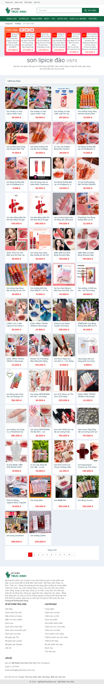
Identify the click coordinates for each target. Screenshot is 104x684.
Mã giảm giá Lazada (13, 641)
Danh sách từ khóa (13, 634)
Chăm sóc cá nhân (52, 630)
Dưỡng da (24, 19)
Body (46, 19)
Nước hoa (62, 19)
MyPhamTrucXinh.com (47, 682)
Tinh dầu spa (50, 651)
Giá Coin (61, 677)
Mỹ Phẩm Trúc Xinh (66, 682)
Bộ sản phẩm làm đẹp (54, 644)
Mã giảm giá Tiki (12, 637)
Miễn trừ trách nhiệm (13, 619)
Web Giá (54, 677)
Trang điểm (36, 19)
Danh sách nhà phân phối (15, 630)
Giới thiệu (28, 2)
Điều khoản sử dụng (13, 616)
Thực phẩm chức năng (54, 634)
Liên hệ (37, 2)
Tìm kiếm (91, 10)
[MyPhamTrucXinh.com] (16, 10)
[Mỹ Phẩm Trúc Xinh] (17, 574)
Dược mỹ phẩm (51, 619)
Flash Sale (11, 29)
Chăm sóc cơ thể (52, 616)
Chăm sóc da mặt (52, 612)
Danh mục (19, 2)
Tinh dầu (92, 19)
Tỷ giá (21, 677)
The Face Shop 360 (33, 677)
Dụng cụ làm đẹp (78, 19)
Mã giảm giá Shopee (13, 644)
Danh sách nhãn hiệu (13, 627)
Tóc (53, 19)
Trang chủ (9, 2)
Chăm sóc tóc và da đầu (55, 627)
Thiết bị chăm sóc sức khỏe (56, 637)
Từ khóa (18, 24)
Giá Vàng (46, 677)
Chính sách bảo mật (13, 612)
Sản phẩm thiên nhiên (54, 623)
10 (69, 555)
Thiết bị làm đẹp (51, 641)
